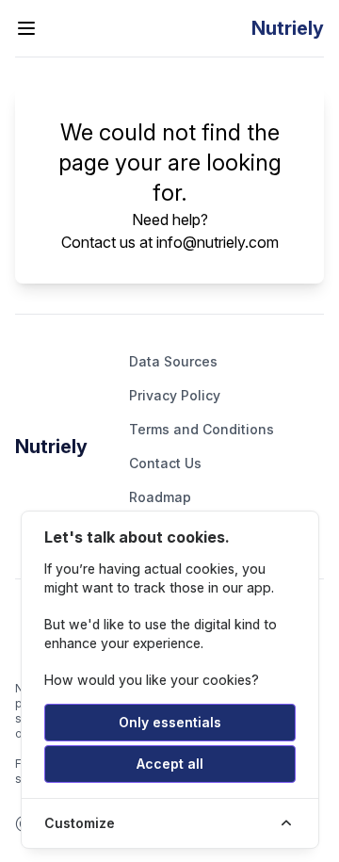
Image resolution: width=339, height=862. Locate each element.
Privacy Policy (174, 395)
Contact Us (165, 463)
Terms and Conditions (201, 429)
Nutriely (51, 446)
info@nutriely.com (217, 242)
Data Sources (173, 361)
